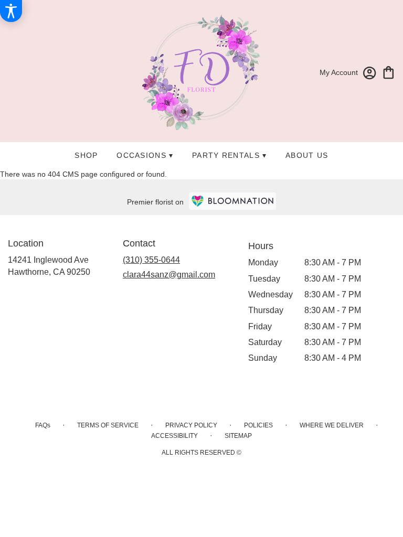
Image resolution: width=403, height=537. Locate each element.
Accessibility (174, 435)
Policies (258, 425)
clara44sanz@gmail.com (169, 274)
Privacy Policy (191, 425)
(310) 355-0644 (151, 259)
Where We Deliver (332, 425)
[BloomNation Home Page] (232, 201)
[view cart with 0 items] (388, 71)
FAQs (42, 425)
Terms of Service (108, 425)
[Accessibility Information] (11, 11)
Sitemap (238, 435)
